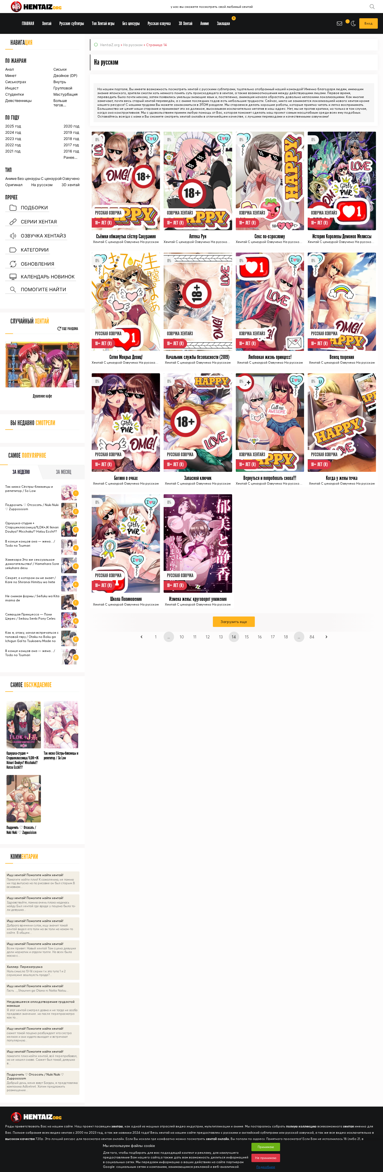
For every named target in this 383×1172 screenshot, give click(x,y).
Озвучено (70, 178)
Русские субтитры (71, 23)
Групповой (62, 88)
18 (286, 636)
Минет (10, 75)
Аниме (11, 178)
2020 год (71, 126)
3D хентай (70, 184)
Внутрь (59, 82)
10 (182, 636)
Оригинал (13, 184)
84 (312, 636)
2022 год (13, 145)
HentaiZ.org (110, 45)
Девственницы (18, 100)
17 (273, 636)
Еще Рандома (69, 329)
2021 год (13, 151)
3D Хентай (185, 23)
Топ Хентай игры (103, 23)
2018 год (71, 138)
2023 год (13, 138)
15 (247, 636)
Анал (9, 69)
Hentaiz (41, 6)
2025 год (13, 126)
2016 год (71, 151)
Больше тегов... (60, 102)
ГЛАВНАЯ (28, 23)
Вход (369, 23)
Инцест (11, 88)
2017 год (71, 145)
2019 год (71, 132)
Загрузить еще (234, 621)
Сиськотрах (15, 82)
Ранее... (70, 157)
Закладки (225, 21)
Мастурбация (65, 94)
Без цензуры (28, 178)
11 (194, 636)
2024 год (13, 132)
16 (260, 636)
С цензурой (51, 178)
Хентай (46, 23)
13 (221, 636)
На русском (133, 45)
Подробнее (265, 1167)
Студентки (14, 94)
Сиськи (59, 69)
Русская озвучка (159, 23)
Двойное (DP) (65, 75)
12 (208, 636)
